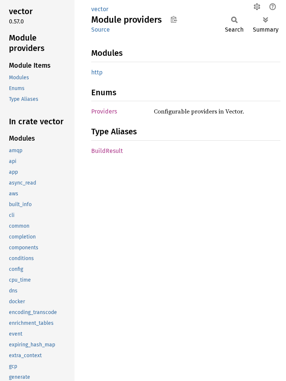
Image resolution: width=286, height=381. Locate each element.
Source (100, 29)
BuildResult (107, 150)
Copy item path (174, 19)
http (97, 72)
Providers (104, 111)
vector (99, 9)
